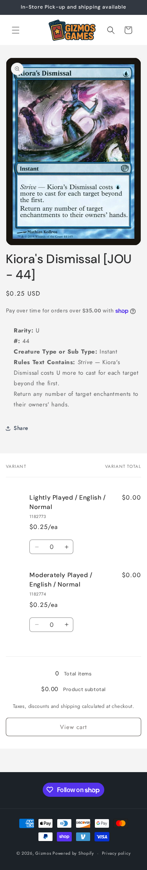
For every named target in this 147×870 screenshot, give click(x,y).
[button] (15, 30)
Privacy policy (116, 853)
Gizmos (43, 853)
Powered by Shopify (73, 853)
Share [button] (21, 428)
